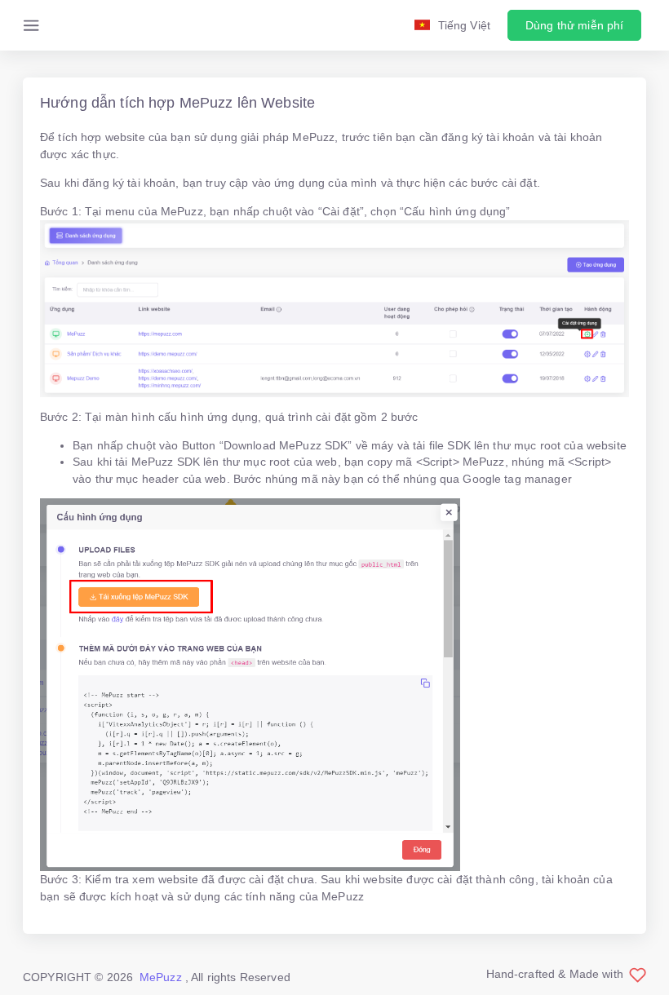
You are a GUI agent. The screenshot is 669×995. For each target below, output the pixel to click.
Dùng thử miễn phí (574, 25)
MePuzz (161, 977)
